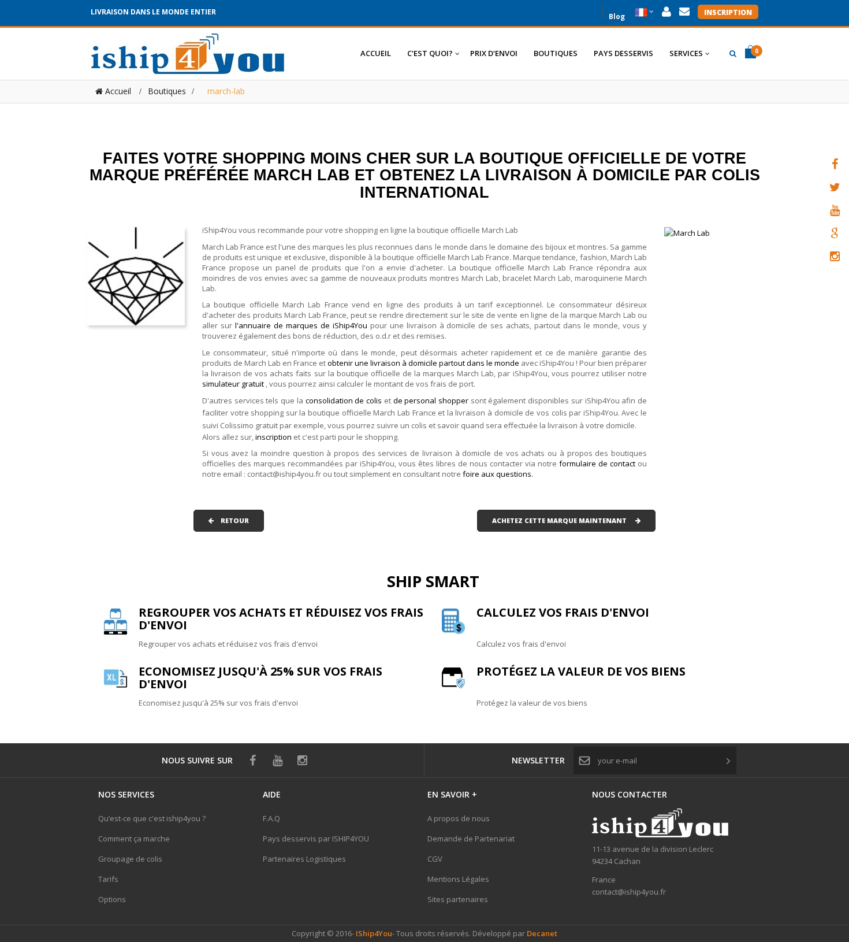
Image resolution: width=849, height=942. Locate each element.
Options (112, 899)
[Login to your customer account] (666, 12)
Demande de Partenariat (471, 838)
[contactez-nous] (684, 12)
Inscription (728, 12)
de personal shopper (432, 400)
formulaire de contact (597, 463)
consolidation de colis (344, 400)
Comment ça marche (134, 838)
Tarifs (108, 879)
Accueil (117, 91)
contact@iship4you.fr (629, 892)
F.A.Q (271, 818)
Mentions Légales (458, 879)
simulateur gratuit (234, 384)
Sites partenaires (457, 899)
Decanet (542, 933)
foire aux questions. (498, 474)
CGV (434, 859)
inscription (274, 437)
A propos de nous (458, 818)
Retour (231, 520)
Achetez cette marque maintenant (563, 520)
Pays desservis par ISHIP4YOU (316, 838)
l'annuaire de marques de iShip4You (301, 325)
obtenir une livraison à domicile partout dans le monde (424, 363)
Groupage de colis (130, 859)
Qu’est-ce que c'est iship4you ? (152, 818)
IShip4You (373, 933)
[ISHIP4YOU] (188, 54)
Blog (617, 15)
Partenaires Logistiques (304, 859)
